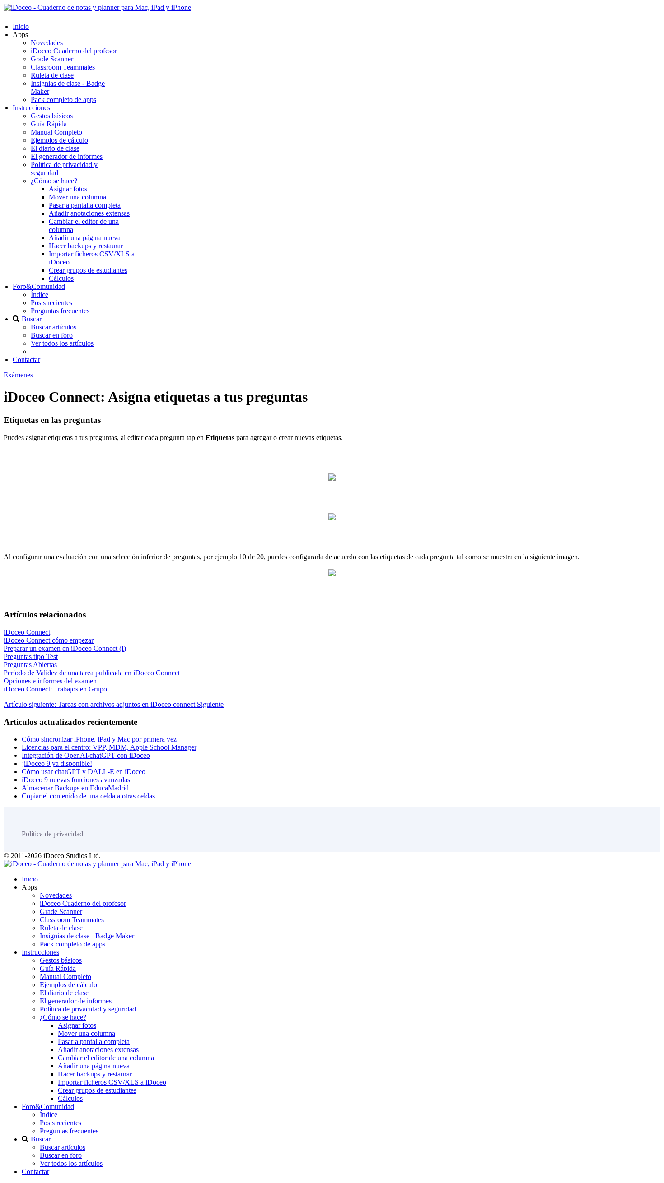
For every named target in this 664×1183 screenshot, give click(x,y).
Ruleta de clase (52, 75)
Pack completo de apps (63, 99)
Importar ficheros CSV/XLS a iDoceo (112, 1082)
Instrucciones (31, 107)
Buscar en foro (52, 335)
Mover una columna (77, 197)
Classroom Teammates (63, 67)
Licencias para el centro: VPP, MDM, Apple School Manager (109, 747)
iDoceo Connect (27, 632)
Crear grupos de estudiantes (88, 270)
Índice (39, 294)
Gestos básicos (52, 116)
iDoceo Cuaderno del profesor (74, 51)
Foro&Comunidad (39, 286)
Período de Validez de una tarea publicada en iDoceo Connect (92, 673)
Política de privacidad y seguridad (88, 1009)
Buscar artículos (53, 327)
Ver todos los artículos (62, 343)
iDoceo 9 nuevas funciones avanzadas (76, 780)
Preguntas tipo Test (31, 656)
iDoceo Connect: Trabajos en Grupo (55, 689)
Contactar (26, 359)
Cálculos (61, 278)
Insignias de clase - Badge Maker (87, 936)
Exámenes (18, 375)
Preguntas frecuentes (60, 311)
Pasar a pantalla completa (85, 205)
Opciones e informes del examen (50, 681)
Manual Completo (56, 132)
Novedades (47, 42)
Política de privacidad (52, 834)
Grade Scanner (52, 59)
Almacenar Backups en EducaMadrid (75, 788)
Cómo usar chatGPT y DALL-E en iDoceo (83, 771)
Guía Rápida (49, 124)
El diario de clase (55, 148)
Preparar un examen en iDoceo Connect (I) (65, 648)
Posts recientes (51, 302)
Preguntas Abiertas (30, 664)
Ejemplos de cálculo (59, 140)
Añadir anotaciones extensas (89, 213)
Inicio (21, 26)
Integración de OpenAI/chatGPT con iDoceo (86, 755)
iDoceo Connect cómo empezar (49, 640)
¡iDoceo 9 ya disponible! (57, 763)
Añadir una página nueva (85, 237)
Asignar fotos (68, 189)
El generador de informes (67, 156)
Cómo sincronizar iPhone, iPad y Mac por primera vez (99, 739)
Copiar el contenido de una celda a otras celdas (88, 796)
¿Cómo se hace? (54, 181)
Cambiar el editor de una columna (106, 1058)
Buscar (32, 319)
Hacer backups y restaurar (86, 246)
